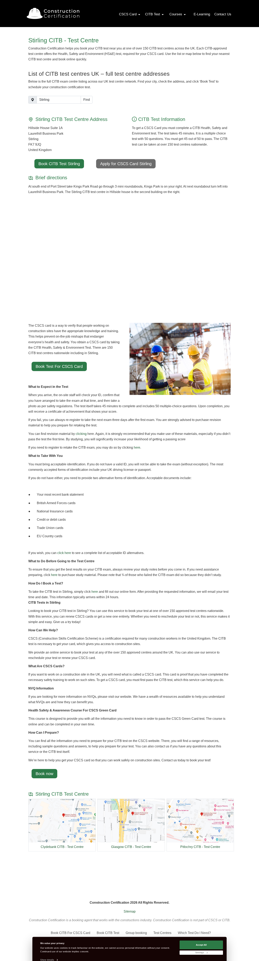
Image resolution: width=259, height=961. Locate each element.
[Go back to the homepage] (53, 13)
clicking (81, 433)
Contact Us (222, 14)
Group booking (136, 933)
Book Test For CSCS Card (59, 366)
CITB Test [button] (153, 14)
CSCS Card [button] (128, 14)
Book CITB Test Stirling (59, 164)
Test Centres (162, 933)
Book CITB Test (108, 933)
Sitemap (130, 911)
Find (86, 99)
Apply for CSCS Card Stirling (126, 164)
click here (64, 553)
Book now (44, 773)
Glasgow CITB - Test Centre (131, 847)
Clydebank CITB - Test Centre (62, 847)
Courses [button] (176, 14)
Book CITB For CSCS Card (70, 933)
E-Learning (202, 14)
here (137, 447)
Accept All (201, 944)
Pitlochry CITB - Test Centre (200, 847)
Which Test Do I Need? (194, 933)
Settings (199, 952)
